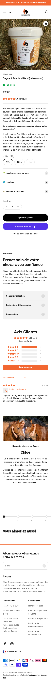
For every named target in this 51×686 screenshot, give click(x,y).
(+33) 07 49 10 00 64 (11, 606)
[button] (9, 99)
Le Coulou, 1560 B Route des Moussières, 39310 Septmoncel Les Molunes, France (11, 624)
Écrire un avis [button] (25, 367)
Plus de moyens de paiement (25, 233)
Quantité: (7, 201)
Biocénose (7, 74)
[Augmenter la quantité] (18, 206)
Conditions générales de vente (37, 612)
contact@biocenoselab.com (12, 612)
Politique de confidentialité (34, 633)
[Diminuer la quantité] (6, 206)
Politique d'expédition (38, 618)
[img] (9, 385)
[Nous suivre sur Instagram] (12, 644)
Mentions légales (35, 606)
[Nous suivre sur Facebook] (5, 644)
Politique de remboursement (35, 625)
